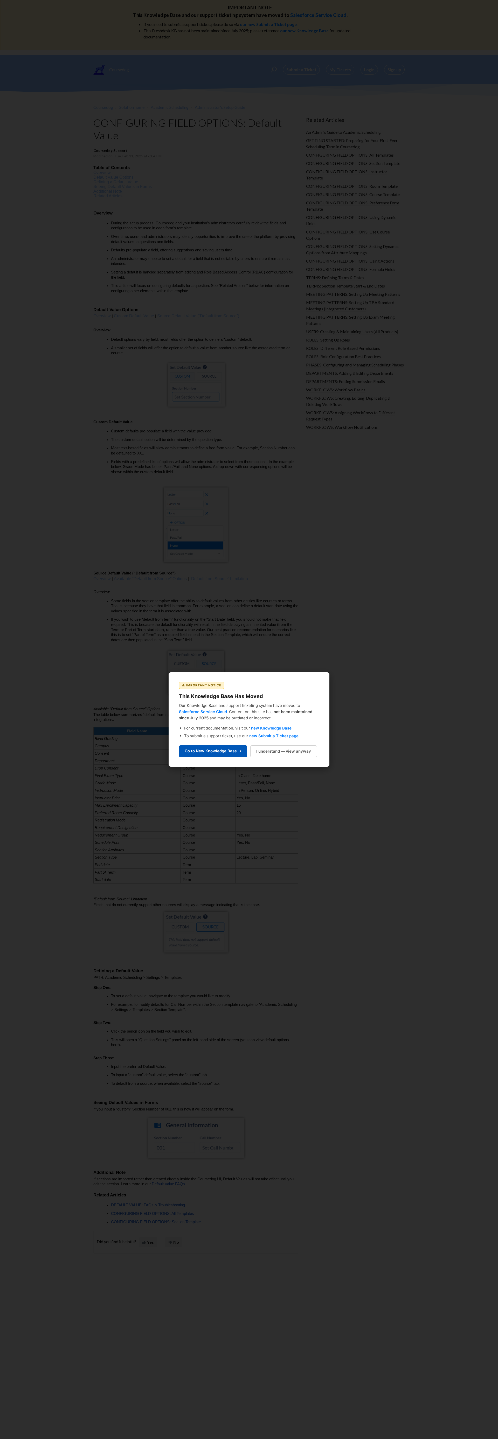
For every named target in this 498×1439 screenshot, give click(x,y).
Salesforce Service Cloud (203, 711)
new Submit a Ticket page (274, 735)
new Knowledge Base (271, 728)
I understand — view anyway (283, 751)
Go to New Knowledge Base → (213, 750)
